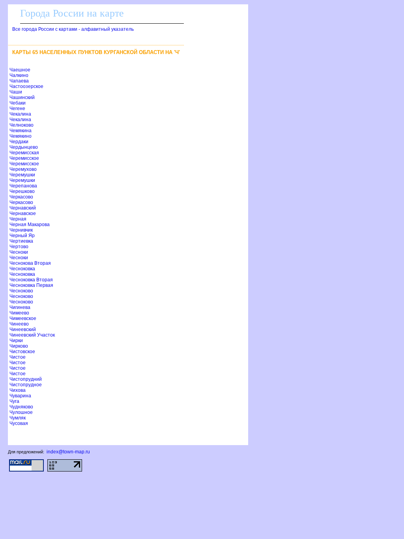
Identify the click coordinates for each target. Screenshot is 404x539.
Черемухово (23, 169)
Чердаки (18, 141)
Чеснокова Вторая (30, 263)
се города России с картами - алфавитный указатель (73, 29)
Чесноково (21, 291)
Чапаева (19, 81)
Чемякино (20, 136)
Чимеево (19, 313)
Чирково (18, 346)
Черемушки (22, 175)
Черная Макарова (29, 224)
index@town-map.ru (68, 452)
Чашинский (22, 97)
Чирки (16, 340)
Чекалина (20, 114)
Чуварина (20, 396)
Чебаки (17, 103)
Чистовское (22, 351)
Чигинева (19, 307)
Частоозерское (26, 86)
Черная (17, 219)
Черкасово (21, 197)
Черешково (22, 191)
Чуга (14, 401)
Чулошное (21, 412)
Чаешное (19, 70)
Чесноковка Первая (31, 285)
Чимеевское (22, 318)
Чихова (17, 390)
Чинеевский (22, 329)
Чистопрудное (25, 384)
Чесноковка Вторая (31, 280)
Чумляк (17, 418)
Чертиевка (21, 241)
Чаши (15, 92)
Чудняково (21, 407)
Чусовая (18, 423)
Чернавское (22, 213)
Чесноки (18, 252)
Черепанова (23, 186)
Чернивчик (21, 230)
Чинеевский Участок (32, 335)
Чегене (17, 108)
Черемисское (24, 158)
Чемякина (20, 130)
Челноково (21, 125)
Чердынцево (23, 147)
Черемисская (24, 152)
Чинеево (19, 324)
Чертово (18, 246)
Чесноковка (22, 268)
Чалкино (18, 75)
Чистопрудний (25, 379)
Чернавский (22, 208)
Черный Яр (22, 235)
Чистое (17, 357)
